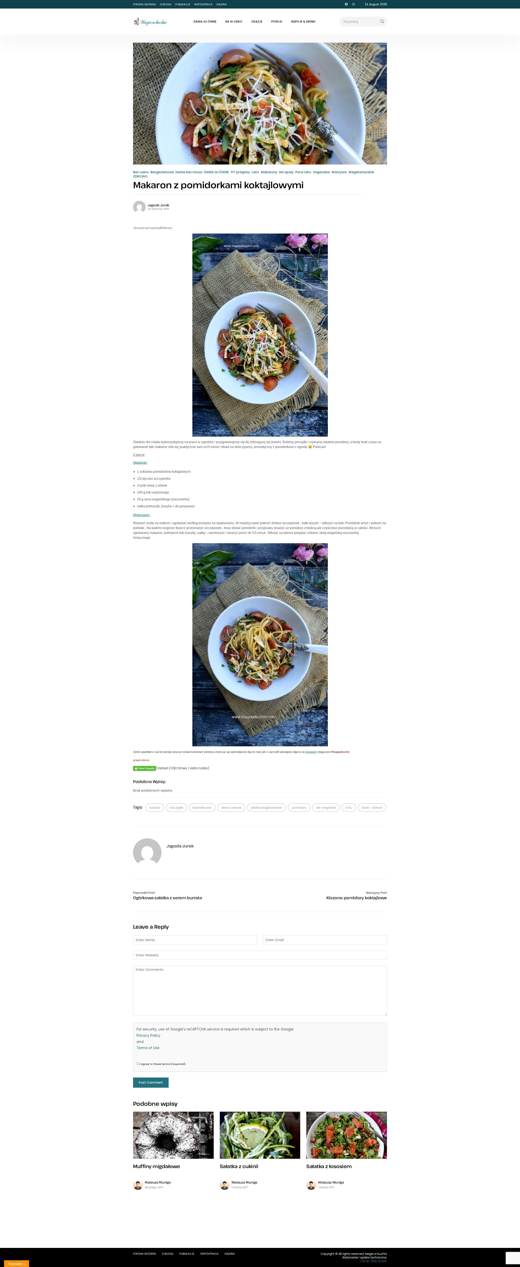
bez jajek (176, 807)
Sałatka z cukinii (239, 1166)
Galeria (221, 4)
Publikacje (182, 4)
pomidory (299, 807)
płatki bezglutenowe (266, 807)
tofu (349, 807)
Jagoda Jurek (158, 205)
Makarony (269, 172)
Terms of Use (147, 1047)
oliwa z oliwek (231, 807)
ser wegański (326, 807)
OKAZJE (256, 21)
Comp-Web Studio (373, 1261)
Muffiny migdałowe (156, 1166)
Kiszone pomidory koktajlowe (356, 897)
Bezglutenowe (162, 172)
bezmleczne (202, 807)
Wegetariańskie (361, 172)
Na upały (286, 172)
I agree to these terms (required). (162, 1064)
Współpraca (203, 4)
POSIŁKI (276, 21)
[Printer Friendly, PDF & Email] (144, 768)
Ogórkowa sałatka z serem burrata (167, 897)
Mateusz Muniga (158, 1182)
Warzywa (339, 172)
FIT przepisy (240, 172)
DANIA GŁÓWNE (205, 21)
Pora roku (303, 172)
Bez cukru (141, 172)
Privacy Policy (148, 1035)
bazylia (155, 807)
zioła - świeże (372, 807)
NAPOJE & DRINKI (303, 21)
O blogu (165, 4)
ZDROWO (140, 176)
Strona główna (144, 4)
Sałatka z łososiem (329, 1166)
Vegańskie (321, 172)
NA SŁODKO (233, 21)
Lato (255, 172)
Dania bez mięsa (189, 172)
